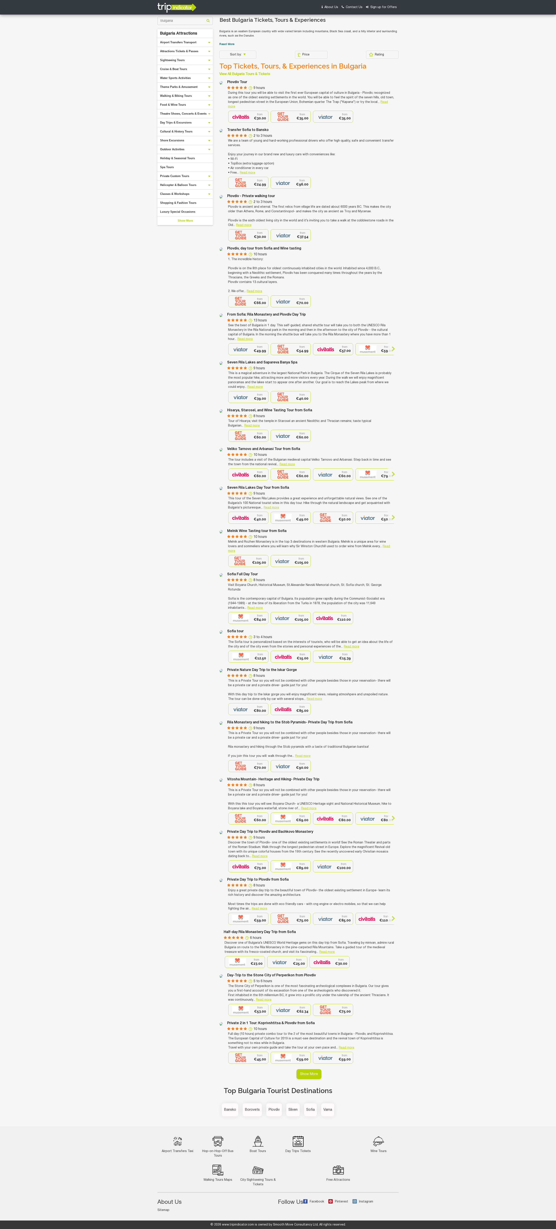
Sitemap (163, 1210)
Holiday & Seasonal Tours (177, 158)
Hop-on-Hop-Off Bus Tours (217, 1153)
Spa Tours (167, 167)
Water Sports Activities (175, 78)
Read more (247, 172)
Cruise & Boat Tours (173, 69)
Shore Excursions (172, 140)
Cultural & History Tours (176, 131)
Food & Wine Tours (173, 104)
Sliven (293, 1109)
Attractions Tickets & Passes (179, 51)
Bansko (230, 1109)
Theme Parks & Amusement (178, 87)
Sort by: (236, 54)
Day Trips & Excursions (176, 122)
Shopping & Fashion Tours (178, 202)
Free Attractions (338, 1180)
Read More (227, 44)
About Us (331, 7)
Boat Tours (258, 1151)
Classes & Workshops (174, 194)
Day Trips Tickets (298, 1151)
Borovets (252, 1109)
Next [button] (391, 349)
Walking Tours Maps (218, 1180)
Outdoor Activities (172, 149)
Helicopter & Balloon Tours (178, 185)
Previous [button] (232, 349)
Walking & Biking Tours (176, 95)
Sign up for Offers (383, 7)
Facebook (317, 1201)
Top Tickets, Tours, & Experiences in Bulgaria (292, 66)
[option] (248, 117)
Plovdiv (274, 1109)
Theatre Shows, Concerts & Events (183, 113)
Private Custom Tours (174, 176)
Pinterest (341, 1201)
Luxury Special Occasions (177, 211)
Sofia (310, 1109)
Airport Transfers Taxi (177, 1151)
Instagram (366, 1201)
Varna (327, 1109)
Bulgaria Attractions (178, 33)
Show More (185, 220)
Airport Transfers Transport (178, 42)
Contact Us (353, 7)
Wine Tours (379, 1151)
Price (305, 54)
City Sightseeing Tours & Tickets (258, 1182)
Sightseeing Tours (172, 60)
